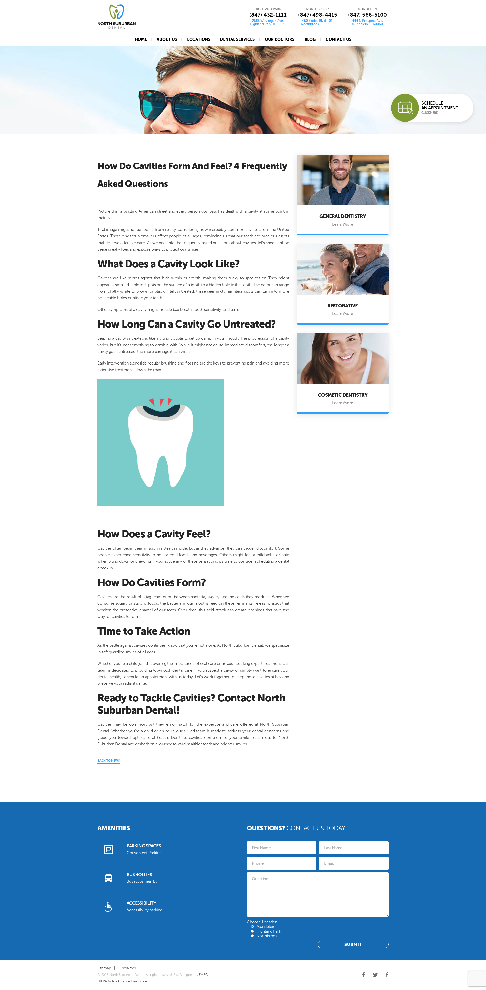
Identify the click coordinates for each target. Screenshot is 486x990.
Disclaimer (127, 968)
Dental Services (237, 39)
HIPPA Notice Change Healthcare (122, 981)
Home (141, 39)
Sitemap (104, 968)
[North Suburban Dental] (116, 16)
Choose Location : (264, 929)
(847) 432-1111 (268, 15)
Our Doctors (279, 39)
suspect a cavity (220, 670)
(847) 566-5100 (367, 15)
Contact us (338, 39)
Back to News (108, 760)
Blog (310, 39)
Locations (198, 39)
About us (167, 39)
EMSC (203, 975)
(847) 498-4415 (317, 15)
